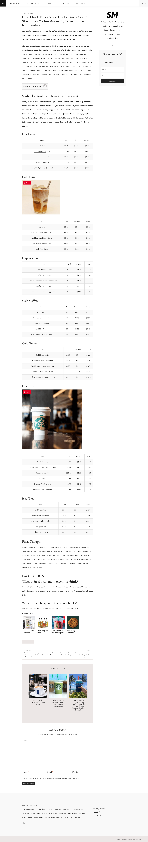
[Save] (27, 183)
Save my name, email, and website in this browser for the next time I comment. (51, 778)
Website (75, 772)
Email (50, 772)
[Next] (86, 693)
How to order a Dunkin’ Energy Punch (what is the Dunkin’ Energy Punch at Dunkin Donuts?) (78, 705)
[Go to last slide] (29, 693)
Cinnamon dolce (40, 151)
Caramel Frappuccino (43, 270)
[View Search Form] (145, 3)
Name (26, 772)
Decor (66, 3)
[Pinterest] (142, 3)
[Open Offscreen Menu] (3, 3)
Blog (33, 13)
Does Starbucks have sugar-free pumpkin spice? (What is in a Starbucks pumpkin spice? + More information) (38, 654)
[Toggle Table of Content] (44, 85)
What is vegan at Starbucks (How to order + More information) (58, 703)
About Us (97, 812)
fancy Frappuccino (51, 110)
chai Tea (47, 473)
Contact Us (97, 815)
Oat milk (44, 334)
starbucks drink (28, 641)
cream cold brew (48, 366)
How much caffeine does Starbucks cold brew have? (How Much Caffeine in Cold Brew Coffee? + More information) (75, 654)
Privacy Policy (99, 809)
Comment (27, 740)
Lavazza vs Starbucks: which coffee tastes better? (38, 702)
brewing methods (64, 114)
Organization (81, 3)
